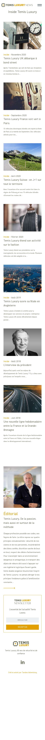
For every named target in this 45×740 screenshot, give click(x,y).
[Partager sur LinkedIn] (22, 662)
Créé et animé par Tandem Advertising (22, 672)
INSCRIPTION (22, 627)
